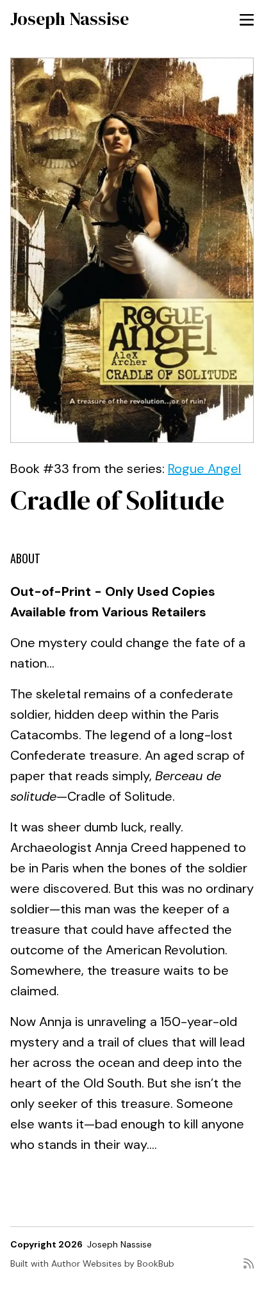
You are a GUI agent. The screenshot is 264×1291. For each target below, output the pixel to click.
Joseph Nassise (69, 18)
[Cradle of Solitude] (132, 250)
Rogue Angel (204, 468)
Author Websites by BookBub (112, 1263)
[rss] (248, 1268)
